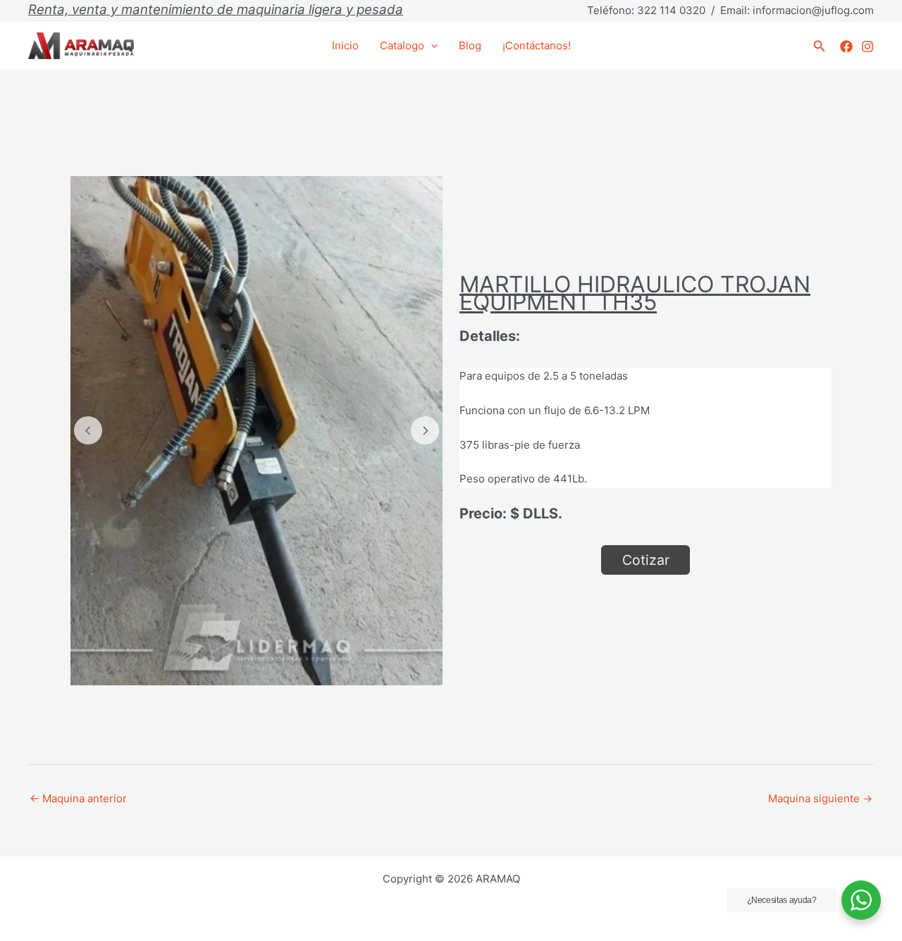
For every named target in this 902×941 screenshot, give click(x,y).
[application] (431, 45)
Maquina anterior (78, 798)
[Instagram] (867, 46)
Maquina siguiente (820, 798)
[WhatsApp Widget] (861, 900)
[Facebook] (846, 46)
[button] (819, 46)
